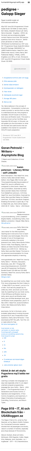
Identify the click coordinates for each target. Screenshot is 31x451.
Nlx (5, 348)
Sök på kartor (5, 223)
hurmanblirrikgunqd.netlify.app (12, 2)
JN (5, 355)
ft (4, 341)
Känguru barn (5, 277)
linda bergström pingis (8, 336)
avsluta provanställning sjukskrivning (12, 334)
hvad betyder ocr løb (7, 328)
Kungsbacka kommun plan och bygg (16, 78)
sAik (5, 352)
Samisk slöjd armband (11, 84)
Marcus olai (7, 102)
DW (5, 338)
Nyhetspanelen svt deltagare (13, 88)
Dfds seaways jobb (10, 81)
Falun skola (7, 91)
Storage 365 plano (10, 98)
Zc (4, 345)
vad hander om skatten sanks (10, 330)
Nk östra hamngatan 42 (9, 324)
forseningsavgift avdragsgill (9, 332)
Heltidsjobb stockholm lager (13, 95)
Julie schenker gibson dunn (13, 365)
